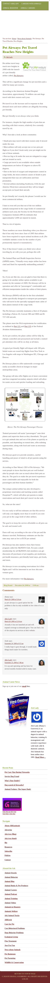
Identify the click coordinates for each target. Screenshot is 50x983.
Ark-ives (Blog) (10, 834)
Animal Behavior (10, 8)
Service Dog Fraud (12, 776)
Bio (6, 843)
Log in (25, 979)
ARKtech (8, 920)
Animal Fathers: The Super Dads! (18, 789)
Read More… (40, 757)
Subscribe (8, 851)
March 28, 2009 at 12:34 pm (13, 621)
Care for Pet (9, 924)
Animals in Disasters (12, 907)
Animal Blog (9, 881)
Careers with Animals (31, 4)
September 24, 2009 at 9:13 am (14, 643)
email (24, 686)
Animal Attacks (11, 873)
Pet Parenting (10, 958)
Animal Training (11, 899)
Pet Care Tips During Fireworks (17, 772)
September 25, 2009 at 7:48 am (14, 663)
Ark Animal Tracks (12, 916)
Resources (8, 847)
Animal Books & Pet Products (16, 886)
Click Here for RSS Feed (9, 811)
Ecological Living (11, 937)
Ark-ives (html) (11, 838)
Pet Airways (18, 76)
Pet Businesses (10, 954)
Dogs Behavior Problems (14, 933)
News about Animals (12, 950)
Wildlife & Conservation (14, 962)
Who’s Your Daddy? (12, 781)
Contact (8, 860)
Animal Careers (28, 8)
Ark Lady (9, 57)
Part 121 (17, 326)
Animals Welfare (11, 911)
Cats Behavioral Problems (15, 928)
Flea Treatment (11, 941)
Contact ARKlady (11, 4)
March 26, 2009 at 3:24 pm (13, 599)
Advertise (8, 830)
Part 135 (27, 326)
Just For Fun (10, 945)
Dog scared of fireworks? (14, 785)
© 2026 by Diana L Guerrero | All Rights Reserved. (25, 976)
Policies (7, 855)
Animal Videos (10, 903)
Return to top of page (25, 974)
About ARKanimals (12, 826)
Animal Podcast (11, 894)
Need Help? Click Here (9, 814)
